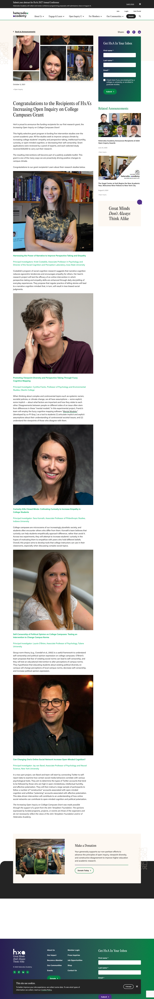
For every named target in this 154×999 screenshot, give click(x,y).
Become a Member (55, 960)
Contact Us (72, 970)
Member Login (74, 950)
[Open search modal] (140, 16)
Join (118, 11)
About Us (38, 16)
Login (126, 11)
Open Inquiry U (75, 16)
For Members (94, 16)
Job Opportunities (75, 960)
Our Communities (114, 16)
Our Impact (51, 955)
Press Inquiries (74, 955)
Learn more (130, 4)
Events (50, 970)
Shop (70, 965)
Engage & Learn (55, 16)
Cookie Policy (46, 990)
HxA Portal (137, 11)
